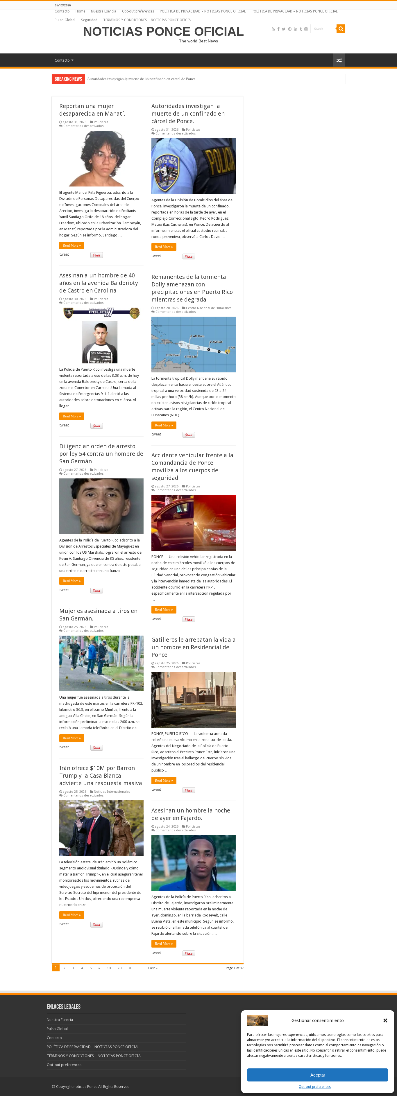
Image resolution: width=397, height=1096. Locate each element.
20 (119, 968)
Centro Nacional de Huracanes (209, 308)
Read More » (72, 245)
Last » (153, 968)
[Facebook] (278, 29)
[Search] (341, 28)
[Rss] (273, 29)
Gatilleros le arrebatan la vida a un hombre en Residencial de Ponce (193, 647)
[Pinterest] (289, 29)
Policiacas (101, 122)
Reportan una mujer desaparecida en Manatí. (122, 79)
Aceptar (317, 1074)
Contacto (62, 11)
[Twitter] (283, 29)
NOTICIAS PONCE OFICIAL (163, 31)
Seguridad (89, 20)
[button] (385, 1020)
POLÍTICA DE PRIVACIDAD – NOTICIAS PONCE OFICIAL (203, 11)
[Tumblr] (301, 29)
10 (109, 968)
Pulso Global (65, 20)
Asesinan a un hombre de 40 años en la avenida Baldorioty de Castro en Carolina (98, 283)
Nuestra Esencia (103, 11)
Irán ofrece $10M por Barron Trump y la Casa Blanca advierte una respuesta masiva (100, 776)
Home (80, 11)
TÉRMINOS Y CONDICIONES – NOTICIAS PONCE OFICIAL (147, 20)
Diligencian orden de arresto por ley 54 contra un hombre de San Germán (101, 454)
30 (130, 968)
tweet (64, 254)
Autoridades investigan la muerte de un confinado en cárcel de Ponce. (188, 114)
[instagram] (306, 29)
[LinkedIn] (295, 29)
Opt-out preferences (315, 1087)
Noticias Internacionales (112, 792)
